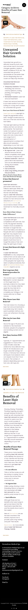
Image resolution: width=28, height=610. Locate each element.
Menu (24, 5)
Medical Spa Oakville (10, 44)
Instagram (5, 579)
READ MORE (6, 366)
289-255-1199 (11, 567)
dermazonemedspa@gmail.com (12, 570)
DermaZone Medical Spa (14, 34)
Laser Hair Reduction (10, 40)
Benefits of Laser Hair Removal (14, 38)
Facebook (5, 577)
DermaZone (13, 513)
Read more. (8, 525)
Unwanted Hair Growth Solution (14, 46)
